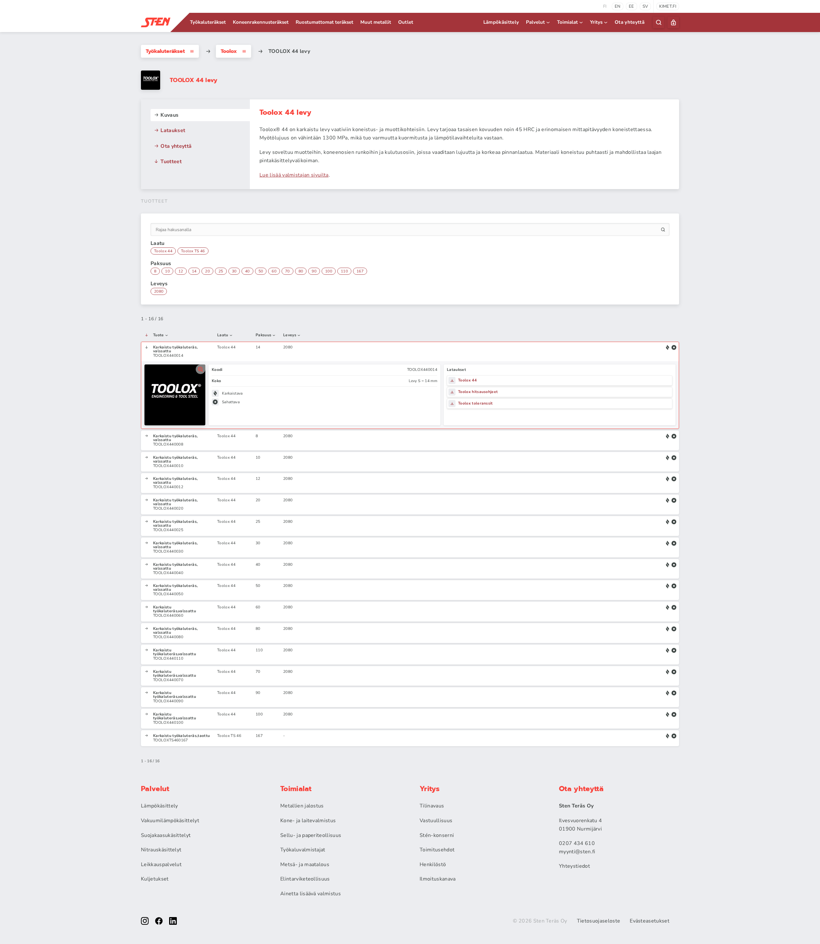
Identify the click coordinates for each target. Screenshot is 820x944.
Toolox (229, 51)
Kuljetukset (155, 878)
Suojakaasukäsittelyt (166, 835)
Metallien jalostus (302, 805)
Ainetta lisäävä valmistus (310, 893)
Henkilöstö (433, 864)
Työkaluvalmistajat (302, 849)
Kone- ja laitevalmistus (308, 820)
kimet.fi (667, 6)
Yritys (596, 22)
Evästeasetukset (649, 921)
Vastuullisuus (436, 820)
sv (645, 6)
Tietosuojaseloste (598, 921)
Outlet (406, 22)
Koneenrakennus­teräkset (261, 22)
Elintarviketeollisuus (305, 878)
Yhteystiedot (574, 866)
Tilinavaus (432, 805)
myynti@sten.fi (577, 851)
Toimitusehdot (437, 849)
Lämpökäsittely (501, 22)
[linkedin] (173, 921)
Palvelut (535, 22)
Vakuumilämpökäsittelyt (170, 820)
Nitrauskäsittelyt (161, 849)
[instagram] (145, 921)
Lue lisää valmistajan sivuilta (294, 175)
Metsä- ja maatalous (304, 864)
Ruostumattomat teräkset (324, 22)
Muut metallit (375, 22)
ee (631, 6)
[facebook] (159, 921)
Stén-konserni (437, 835)
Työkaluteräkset (208, 22)
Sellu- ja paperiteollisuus (310, 835)
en (618, 6)
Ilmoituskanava (437, 878)
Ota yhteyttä (629, 22)
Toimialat (567, 22)
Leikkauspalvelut (161, 864)
